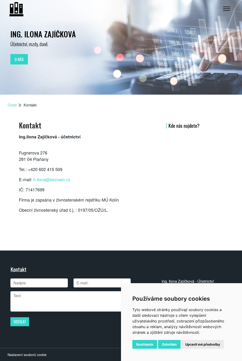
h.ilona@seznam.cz (51, 179)
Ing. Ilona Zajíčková (43, 34)
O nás (19, 59)
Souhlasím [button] (144, 344)
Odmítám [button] (169, 344)
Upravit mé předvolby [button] (202, 344)
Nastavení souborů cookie (27, 354)
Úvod (12, 105)
